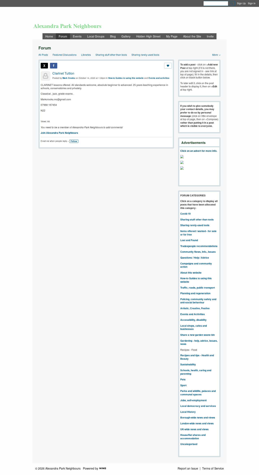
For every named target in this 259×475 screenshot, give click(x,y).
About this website (191, 272)
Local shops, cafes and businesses (193, 327)
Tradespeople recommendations (199, 246)
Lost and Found (189, 240)
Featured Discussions (64, 54)
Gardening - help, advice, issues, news (199, 342)
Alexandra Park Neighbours (67, 26)
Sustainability (188, 364)
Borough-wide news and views (197, 417)
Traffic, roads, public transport (197, 287)
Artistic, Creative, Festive (195, 308)
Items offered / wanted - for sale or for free (198, 232)
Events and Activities (192, 314)
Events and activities (159, 78)
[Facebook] (53, 65)
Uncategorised (188, 444)
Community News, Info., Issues (198, 252)
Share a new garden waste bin (197, 335)
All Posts (43, 54)
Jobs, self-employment (193, 400)
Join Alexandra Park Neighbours (59, 133)
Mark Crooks (69, 78)
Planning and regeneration (195, 293)
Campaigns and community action (196, 265)
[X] (44, 65)
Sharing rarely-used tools (145, 54)
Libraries (86, 54)
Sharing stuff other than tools (111, 54)
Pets (183, 379)
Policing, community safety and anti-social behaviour (198, 300)
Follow (74, 141)
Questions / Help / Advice (194, 257)
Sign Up (241, 3)
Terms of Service (213, 468)
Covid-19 (185, 213)
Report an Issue (188, 468)
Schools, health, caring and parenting (195, 372)
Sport (183, 385)
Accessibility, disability (193, 320)
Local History (188, 412)
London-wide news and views (197, 423)
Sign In (252, 3)
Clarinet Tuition (63, 73)
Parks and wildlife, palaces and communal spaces (198, 392)
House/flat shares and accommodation (193, 436)
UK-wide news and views (194, 429)
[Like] (168, 65)
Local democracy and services (198, 406)
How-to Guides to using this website (126, 78)
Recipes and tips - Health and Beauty (197, 357)
